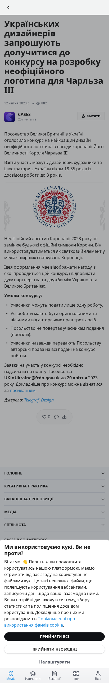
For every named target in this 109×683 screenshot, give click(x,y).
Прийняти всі (54, 636)
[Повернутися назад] (8, 7)
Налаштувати (54, 662)
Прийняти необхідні (55, 649)
